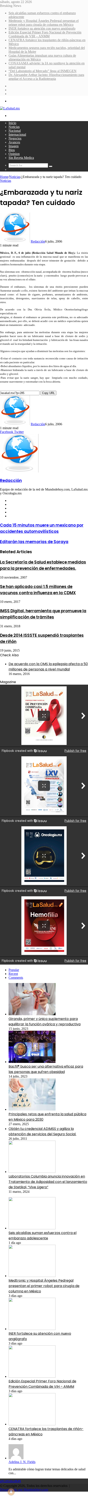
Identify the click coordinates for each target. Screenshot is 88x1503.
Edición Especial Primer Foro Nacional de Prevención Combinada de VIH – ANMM (45, 34)
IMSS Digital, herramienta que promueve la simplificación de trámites (43, 614)
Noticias (14, 127)
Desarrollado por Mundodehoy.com (24, 1489)
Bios (12, 150)
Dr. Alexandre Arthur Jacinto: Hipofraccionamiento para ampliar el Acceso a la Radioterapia (46, 77)
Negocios (15, 138)
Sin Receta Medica (21, 158)
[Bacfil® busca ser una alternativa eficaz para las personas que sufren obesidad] (32, 1062)
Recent (13, 974)
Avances (14, 142)
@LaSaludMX (10, 1481)
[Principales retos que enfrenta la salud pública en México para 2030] (32, 1109)
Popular (14, 970)
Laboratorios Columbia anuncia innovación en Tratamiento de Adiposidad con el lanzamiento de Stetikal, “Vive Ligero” (48, 1182)
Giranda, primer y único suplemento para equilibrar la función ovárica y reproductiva (45, 1021)
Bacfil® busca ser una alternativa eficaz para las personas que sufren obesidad (46, 1069)
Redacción (38, 241)
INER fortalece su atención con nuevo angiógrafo (42, 28)
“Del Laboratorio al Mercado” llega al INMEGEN (42, 71)
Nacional (15, 130)
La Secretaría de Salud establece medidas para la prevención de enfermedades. (43, 565)
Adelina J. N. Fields (22, 1462)
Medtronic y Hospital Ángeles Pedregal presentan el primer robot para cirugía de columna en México (44, 22)
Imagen (14, 146)
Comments (16, 977)
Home (4, 177)
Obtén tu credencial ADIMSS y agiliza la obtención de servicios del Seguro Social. (42, 1131)
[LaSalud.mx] (10, 108)
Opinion (14, 154)
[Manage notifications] (11, 1491)
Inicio (12, 123)
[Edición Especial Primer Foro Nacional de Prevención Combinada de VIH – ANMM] (32, 1376)
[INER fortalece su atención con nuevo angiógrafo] (32, 1329)
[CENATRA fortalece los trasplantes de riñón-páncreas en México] (32, 1424)
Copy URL (48, 393)
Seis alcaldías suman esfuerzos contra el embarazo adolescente (42, 1235)
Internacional (17, 134)
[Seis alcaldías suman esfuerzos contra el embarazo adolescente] (32, 1228)
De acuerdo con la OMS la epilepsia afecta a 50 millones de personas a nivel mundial (48, 666)
